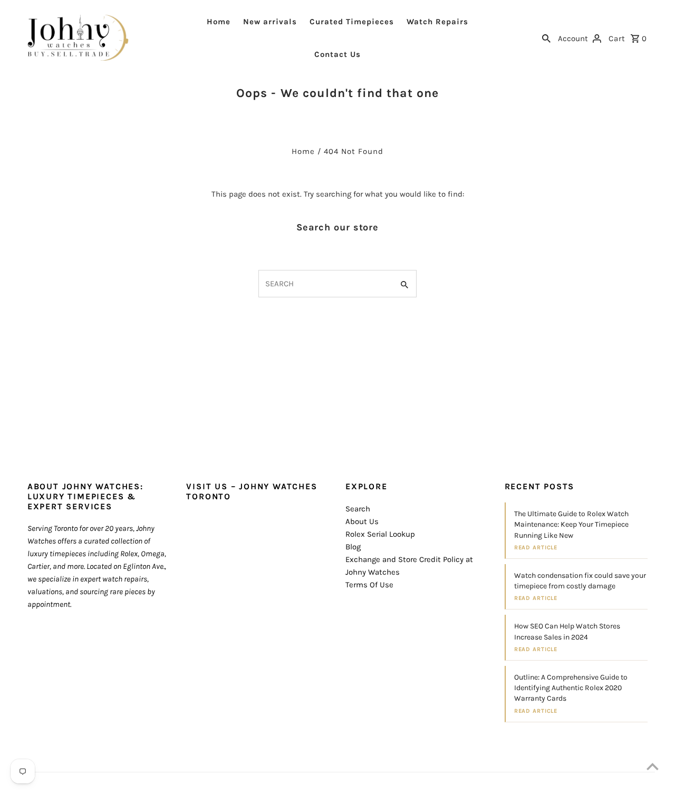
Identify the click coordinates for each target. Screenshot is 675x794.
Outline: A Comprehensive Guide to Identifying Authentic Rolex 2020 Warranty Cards (571, 688)
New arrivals (270, 21)
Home (218, 21)
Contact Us (337, 54)
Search (357, 509)
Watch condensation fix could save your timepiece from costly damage (580, 580)
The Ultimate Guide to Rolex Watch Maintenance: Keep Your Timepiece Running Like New (571, 524)
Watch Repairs (437, 21)
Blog (353, 546)
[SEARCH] (546, 37)
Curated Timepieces (352, 21)
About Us (362, 521)
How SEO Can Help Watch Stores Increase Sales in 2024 (567, 631)
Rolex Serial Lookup (380, 534)
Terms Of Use (369, 584)
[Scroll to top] (652, 766)
